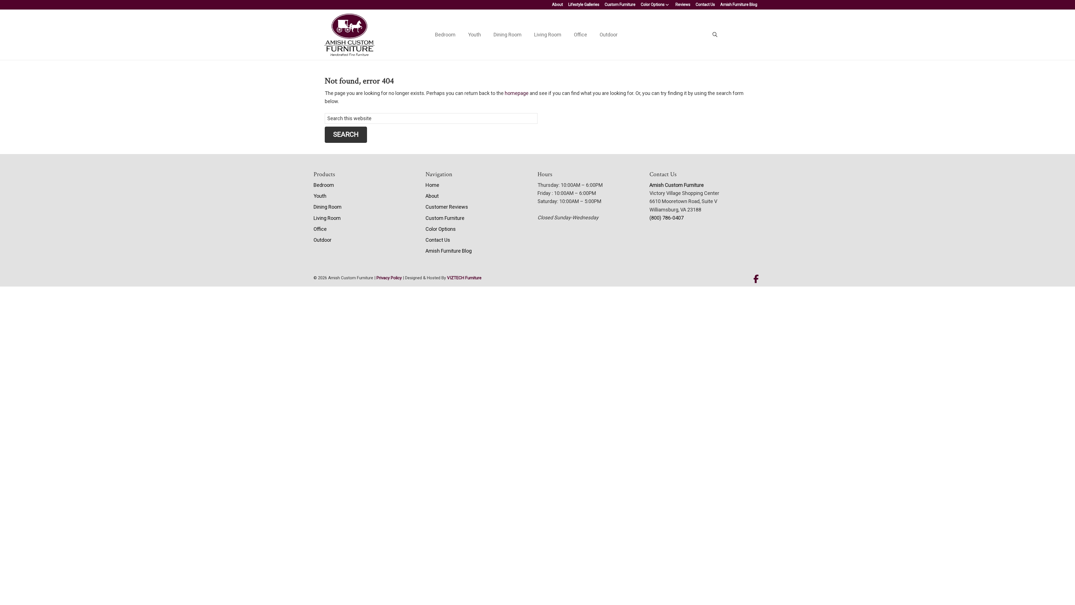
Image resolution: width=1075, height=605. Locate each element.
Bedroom (445, 35)
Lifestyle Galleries (583, 4)
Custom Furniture (620, 4)
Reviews (683, 4)
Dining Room (508, 35)
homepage (517, 93)
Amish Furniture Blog (738, 4)
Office (580, 35)
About (557, 4)
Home (432, 185)
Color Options (653, 4)
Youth (474, 35)
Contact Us (705, 4)
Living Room (547, 35)
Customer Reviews (447, 207)
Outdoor (609, 35)
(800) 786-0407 (666, 218)
